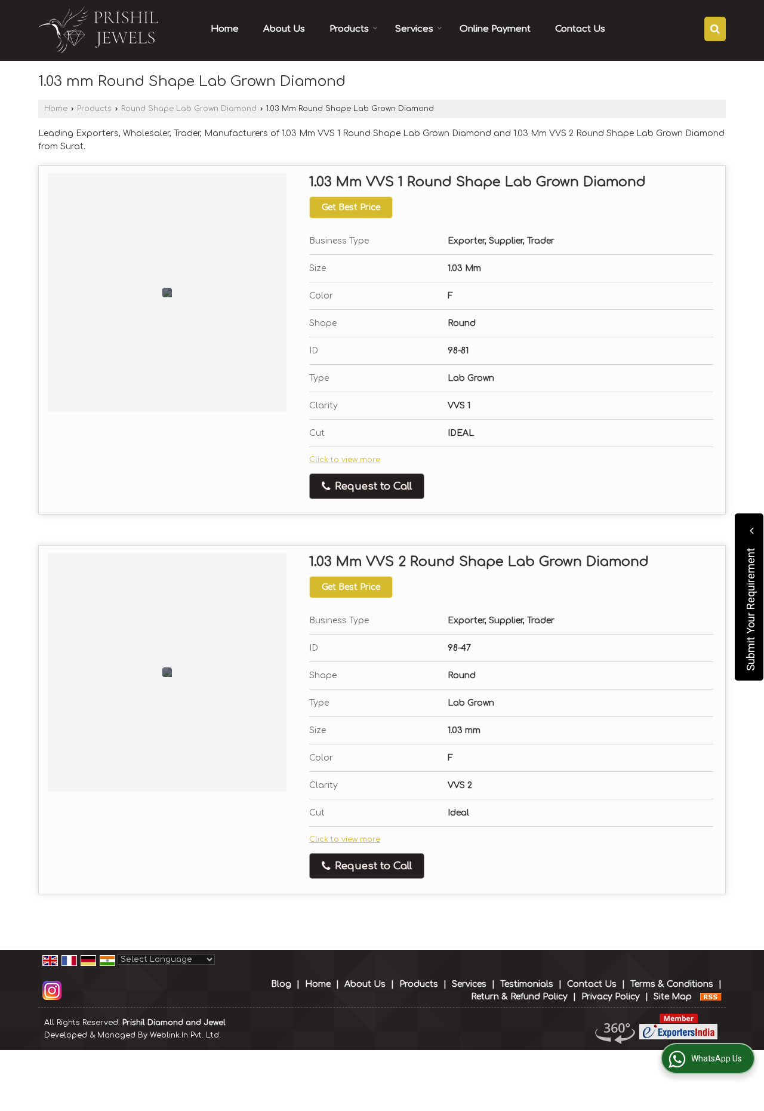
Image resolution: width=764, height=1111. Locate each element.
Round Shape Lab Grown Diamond (189, 108)
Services (414, 29)
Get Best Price (351, 207)
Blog (281, 984)
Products (349, 29)
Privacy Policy (610, 996)
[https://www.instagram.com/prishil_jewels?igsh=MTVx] (51, 990)
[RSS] (711, 996)
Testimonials (526, 984)
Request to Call (372, 486)
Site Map (673, 996)
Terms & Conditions (671, 984)
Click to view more (344, 460)
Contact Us (580, 29)
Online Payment (495, 29)
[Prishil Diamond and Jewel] (99, 30)
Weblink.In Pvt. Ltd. (185, 1035)
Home (225, 29)
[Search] (715, 29)
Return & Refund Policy (519, 996)
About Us (284, 29)
